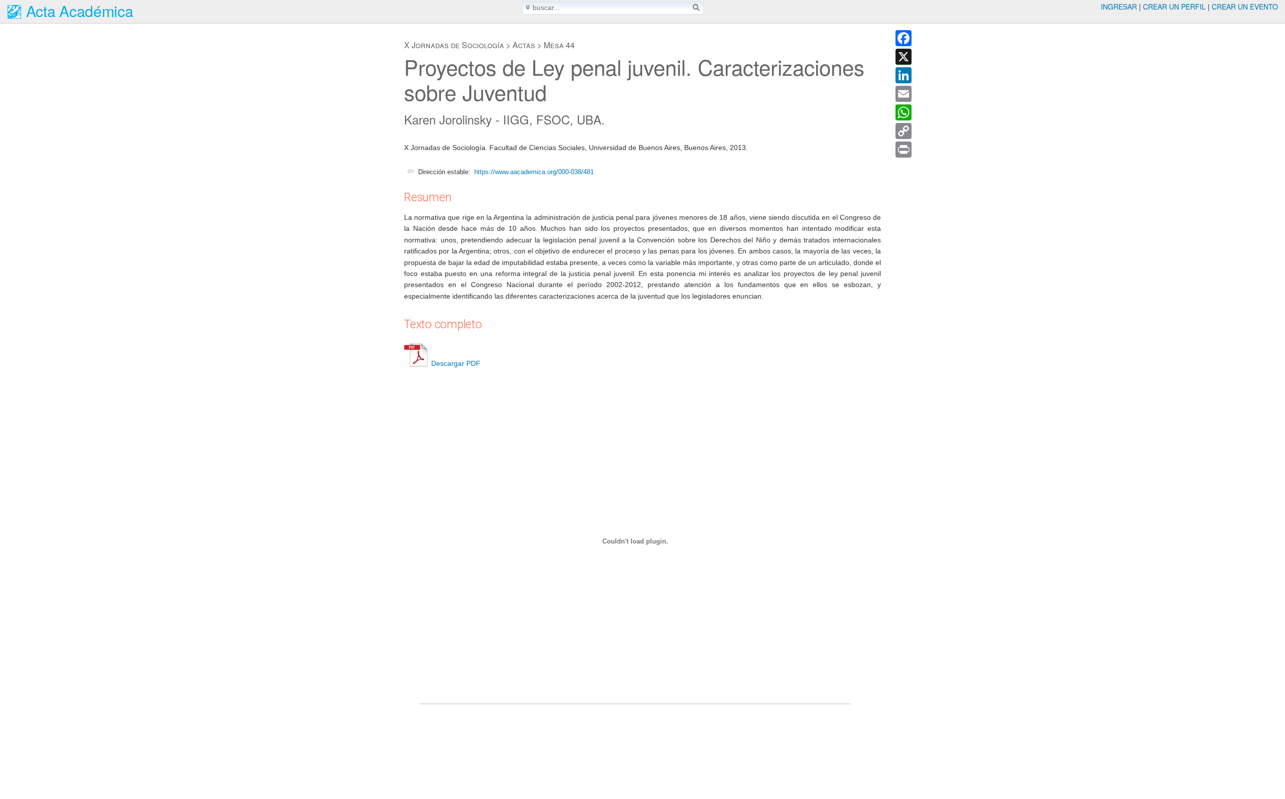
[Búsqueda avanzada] (528, 7)
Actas (523, 45)
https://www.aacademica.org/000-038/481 (534, 172)
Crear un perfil (1174, 7)
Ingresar (1119, 7)
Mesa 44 (559, 45)
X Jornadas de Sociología (454, 45)
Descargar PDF (455, 363)
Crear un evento (1245, 7)
